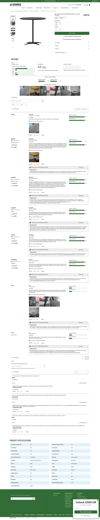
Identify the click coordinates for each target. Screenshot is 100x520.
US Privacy (55, 514)
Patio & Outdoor (75, 7)
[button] (13, 18)
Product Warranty (68, 506)
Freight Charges (68, 503)
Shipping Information (68, 501)
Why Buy (57, 45)
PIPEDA (60, 514)
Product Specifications (60, 52)
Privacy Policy (32, 514)
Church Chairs (29, 7)
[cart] (89, 5)
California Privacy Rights (40, 514)
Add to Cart (72, 33)
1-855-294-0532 (78, 4)
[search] (84, 5)
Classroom (55, 7)
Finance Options (68, 500)
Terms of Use (68, 514)
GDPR (64, 514)
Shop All (23, 7)
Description (57, 42)
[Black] (56, 23)
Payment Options (68, 498)
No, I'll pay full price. (85, 515)
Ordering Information (68, 496)
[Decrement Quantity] (56, 29)
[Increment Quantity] (60, 29)
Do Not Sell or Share (49, 514)
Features (57, 48)
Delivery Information (68, 495)
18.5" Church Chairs (21, 517)
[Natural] (60, 23)
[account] (87, 5)
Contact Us (79, 495)
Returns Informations (68, 505)
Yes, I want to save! (85, 512)
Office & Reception (65, 7)
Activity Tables (34, 517)
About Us (55, 495)
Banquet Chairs (39, 7)
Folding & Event (47, 7)
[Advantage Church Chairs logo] (15, 4)
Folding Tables (28, 517)
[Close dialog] (97, 500)
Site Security (27, 514)
